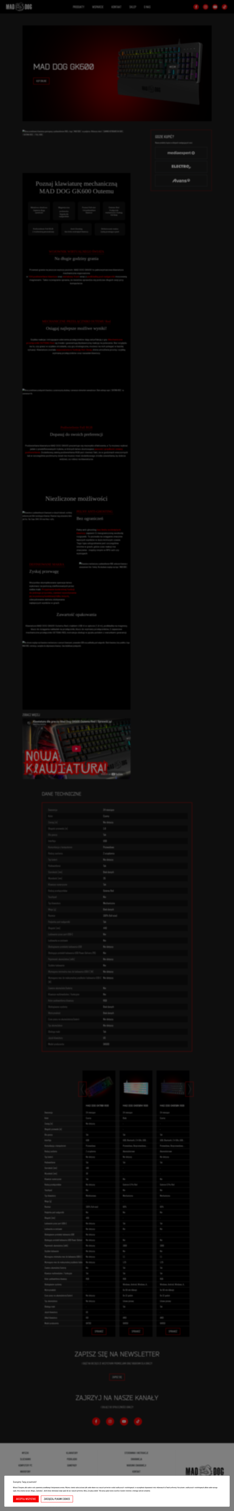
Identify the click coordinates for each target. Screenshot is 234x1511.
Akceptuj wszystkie (26, 1499)
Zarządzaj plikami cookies (57, 1499)
